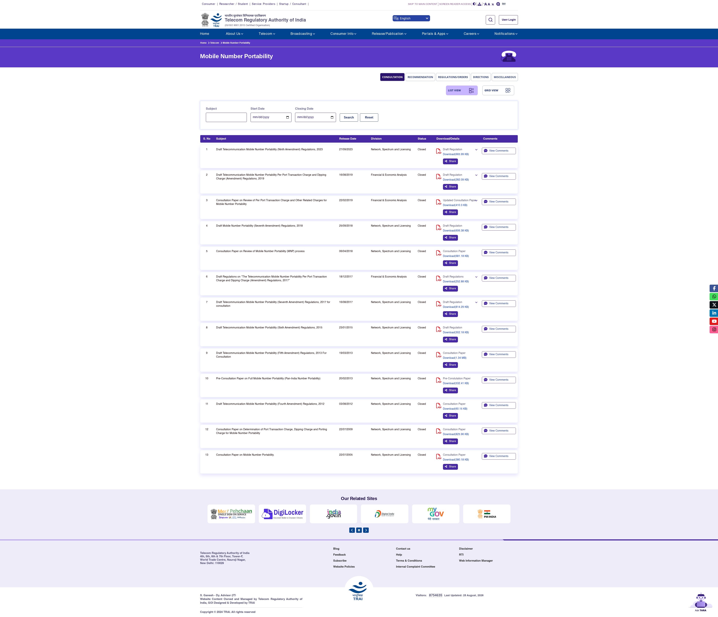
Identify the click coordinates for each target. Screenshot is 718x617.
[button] (474, 4)
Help (399, 554)
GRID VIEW (491, 90)
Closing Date (304, 108)
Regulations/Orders (453, 77)
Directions (481, 77)
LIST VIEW (454, 90)
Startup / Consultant (292, 4)
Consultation (392, 77)
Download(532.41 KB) (456, 383)
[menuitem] (204, 34)
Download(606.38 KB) (456, 230)
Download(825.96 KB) (456, 434)
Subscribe (339, 560)
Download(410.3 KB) (455, 205)
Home (203, 43)
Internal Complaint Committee (415, 566)
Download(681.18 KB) (456, 256)
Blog (336, 548)
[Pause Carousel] (359, 530)
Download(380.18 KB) (456, 459)
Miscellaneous (505, 77)
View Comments (498, 151)
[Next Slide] (366, 530)
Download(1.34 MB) (455, 358)
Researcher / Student (233, 4)
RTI (461, 554)
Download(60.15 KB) (455, 409)
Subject (211, 108)
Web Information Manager (476, 560)
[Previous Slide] (352, 530)
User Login (509, 20)
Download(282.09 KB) (456, 180)
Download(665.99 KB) (456, 154)
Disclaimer (466, 548)
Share (452, 161)
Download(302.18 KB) (456, 332)
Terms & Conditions (409, 560)
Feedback (339, 554)
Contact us (403, 548)
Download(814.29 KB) (456, 307)
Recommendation (420, 77)
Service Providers (263, 4)
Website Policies (344, 566)
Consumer (208, 4)
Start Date (258, 108)
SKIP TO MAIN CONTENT (422, 4)
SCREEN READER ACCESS (455, 4)
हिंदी (504, 4)
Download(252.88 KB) (456, 281)
